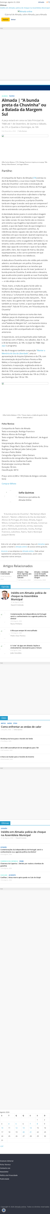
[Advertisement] (25, 55)
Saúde (9, 723)
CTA (34, 178)
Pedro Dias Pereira (17, 636)
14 (31, 1128)
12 (16, 1128)
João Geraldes (16, 653)
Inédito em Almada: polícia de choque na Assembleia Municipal (25, 8)
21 (31, 1132)
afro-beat (24, 520)
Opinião (5, 586)
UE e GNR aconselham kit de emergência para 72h (19, 748)
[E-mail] (6, 508)
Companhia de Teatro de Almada (23, 523)
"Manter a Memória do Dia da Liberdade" (28, 517)
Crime (21, 861)
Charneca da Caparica (9, 861)
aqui (4, 345)
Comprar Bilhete (9, 483)
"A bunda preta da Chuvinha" (16, 514)
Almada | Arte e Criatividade (6, 573)
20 (24, 1132)
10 (2, 1128)
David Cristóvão (17, 605)
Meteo (3, 723)
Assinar (5, 19)
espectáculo (20, 525)
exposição (38, 525)
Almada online (21, 547)
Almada (5, 96)
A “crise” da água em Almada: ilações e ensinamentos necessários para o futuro (26, 646)
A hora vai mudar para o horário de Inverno (17, 757)
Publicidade (4, 1179)
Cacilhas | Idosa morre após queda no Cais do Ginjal (20, 877)
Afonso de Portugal (10, 520)
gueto (4, 529)
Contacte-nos (5, 1168)
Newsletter (4, 1172)
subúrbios (15, 532)
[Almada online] (2, 87)
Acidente (12, 875)
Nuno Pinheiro (16, 624)
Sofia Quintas (22, 131)
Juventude (22, 529)
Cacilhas (3, 875)
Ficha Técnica (5, 1164)
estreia (30, 525)
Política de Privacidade (9, 1175)
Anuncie (4, 551)
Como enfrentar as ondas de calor (21, 726)
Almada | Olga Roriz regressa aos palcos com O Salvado (24, 575)
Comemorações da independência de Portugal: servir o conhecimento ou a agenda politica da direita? (28, 616)
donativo (41, 544)
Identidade (12, 529)
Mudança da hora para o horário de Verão (16, 739)
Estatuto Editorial (6, 1161)
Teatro (12, 96)
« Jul (1, 1146)
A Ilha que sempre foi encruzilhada (23, 630)
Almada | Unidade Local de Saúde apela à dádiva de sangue (41, 575)
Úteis (3, 718)
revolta (31, 529)
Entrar (13, 19)
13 (24, 1128)
